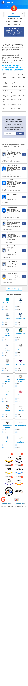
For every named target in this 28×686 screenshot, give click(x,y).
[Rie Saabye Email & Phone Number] (4, 236)
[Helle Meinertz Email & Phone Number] (4, 183)
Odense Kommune (20, 302)
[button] (1, 14)
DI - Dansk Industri (20, 364)
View (24, 154)
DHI (7, 395)
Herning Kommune (7, 441)
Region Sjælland (7, 302)
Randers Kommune (20, 425)
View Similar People (14, 289)
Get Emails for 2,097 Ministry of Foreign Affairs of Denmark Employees (14, 32)
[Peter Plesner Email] (4, 223)
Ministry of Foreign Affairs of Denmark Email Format (14, 22)
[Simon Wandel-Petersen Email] (4, 250)
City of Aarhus (21, 349)
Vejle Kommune (20, 333)
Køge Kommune (20, 318)
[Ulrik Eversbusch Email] (4, 264)
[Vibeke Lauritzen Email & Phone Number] (4, 168)
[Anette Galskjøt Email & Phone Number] (4, 197)
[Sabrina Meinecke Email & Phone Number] (4, 210)
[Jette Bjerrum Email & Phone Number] (4, 154)
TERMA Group (20, 410)
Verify (20, 133)
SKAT (7, 364)
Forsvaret (20, 395)
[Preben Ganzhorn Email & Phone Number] (4, 276)
